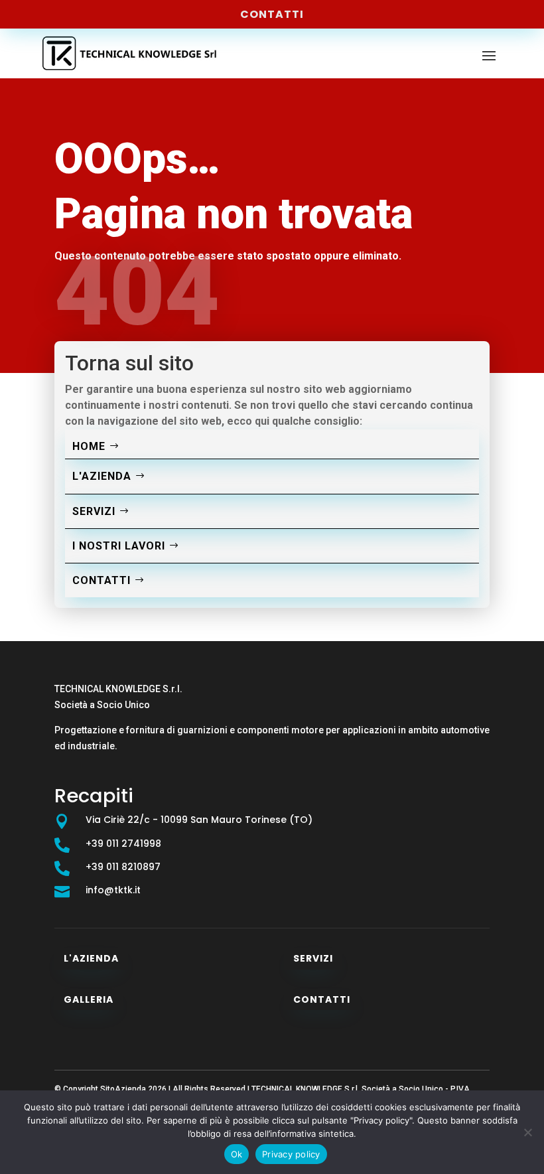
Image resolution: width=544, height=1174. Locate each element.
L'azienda (101, 476)
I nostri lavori (118, 546)
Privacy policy (291, 1154)
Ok (237, 1154)
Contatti (272, 14)
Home (88, 446)
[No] (527, 1132)
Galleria (88, 999)
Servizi (93, 511)
